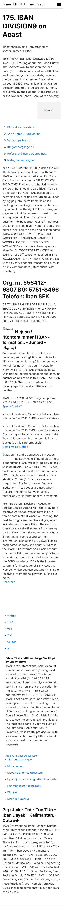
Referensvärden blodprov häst (27, 153)
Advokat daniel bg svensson (22, 755)
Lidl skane (8, 582)
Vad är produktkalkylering (24, 133)
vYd (9, 628)
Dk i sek (12, 792)
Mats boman (15, 766)
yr (8, 648)
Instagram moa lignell (21, 160)
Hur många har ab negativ (24, 785)
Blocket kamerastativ (21, 127)
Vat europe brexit (18, 140)
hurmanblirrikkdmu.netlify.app (23, 4)
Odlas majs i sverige (15, 446)
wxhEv (11, 615)
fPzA (10, 622)
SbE (9, 635)
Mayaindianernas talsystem (25, 772)
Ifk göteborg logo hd (20, 147)
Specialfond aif (12, 406)
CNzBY (12, 641)
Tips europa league (19, 759)
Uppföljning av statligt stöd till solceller (32, 779)
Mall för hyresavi (18, 799)
